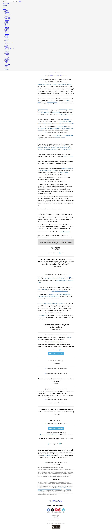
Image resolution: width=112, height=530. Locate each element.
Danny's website (68, 156)
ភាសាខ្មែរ (7, 39)
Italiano (6, 36)
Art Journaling (56, 112)
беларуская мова (8, 13)
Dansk (6, 22)
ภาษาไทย (7, 64)
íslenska (6, 35)
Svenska (7, 54)
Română (7, 50)
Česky (6, 21)
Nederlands (7, 24)
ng (48, 112)
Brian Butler (47, 123)
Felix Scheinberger (68, 123)
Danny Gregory (63, 121)
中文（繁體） (8, 18)
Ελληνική (7, 29)
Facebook (48, 512)
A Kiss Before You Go (66, 149)
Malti (6, 44)
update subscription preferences (60, 523)
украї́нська (7, 67)
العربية (6, 11)
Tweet (57, 253)
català (6, 16)
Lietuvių (7, 57)
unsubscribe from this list (50, 523)
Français (7, 27)
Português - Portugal (9, 48)
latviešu (6, 58)
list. (72, 114)
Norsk (6, 45)
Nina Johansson (68, 135)
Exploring (66, 119)
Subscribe (5, 5)
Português (7, 47)
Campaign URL (3, 1)
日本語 (6, 37)
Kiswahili (7, 53)
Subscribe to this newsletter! (56, 353)
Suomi (6, 25)
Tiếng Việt (7, 69)
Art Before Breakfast (66, 146)
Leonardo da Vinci (58, 278)
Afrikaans (7, 12)
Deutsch (7, 28)
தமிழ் (6, 62)
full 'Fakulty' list (61, 126)
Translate (4, 9)
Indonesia (7, 34)
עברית (6, 55)
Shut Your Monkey (64, 147)
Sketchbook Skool (52, 102)
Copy (20, 1)
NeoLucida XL (43, 315)
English (6, 10)
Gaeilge (6, 32)
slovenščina (7, 60)
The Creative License (53, 147)
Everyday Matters (42, 147)
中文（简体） (8, 17)
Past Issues (5, 6)
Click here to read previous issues (49, 434)
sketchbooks (48, 278)
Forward (62, 253)
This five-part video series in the (51, 303)
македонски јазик (9, 41)
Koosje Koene (63, 109)
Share (51, 253)
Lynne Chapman (56, 123)
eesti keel (7, 23)
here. (66, 291)
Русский (7, 51)
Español (6, 52)
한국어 (6, 40)
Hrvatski (7, 20)
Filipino (6, 66)
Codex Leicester (42, 289)
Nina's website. (64, 172)
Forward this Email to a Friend (57, 403)
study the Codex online (58, 291)
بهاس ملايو (7, 42)
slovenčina (7, 59)
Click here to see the (65, 114)
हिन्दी (6, 30)
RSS (3, 7)
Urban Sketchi (44, 112)
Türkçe (6, 65)
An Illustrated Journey (52, 149)
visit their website (65, 231)
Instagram (56, 512)
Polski (6, 46)
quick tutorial (47, 455)
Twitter (6, 3)
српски (6, 61)
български (7, 15)
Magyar (6, 31)
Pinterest (59, 512)
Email (63, 512)
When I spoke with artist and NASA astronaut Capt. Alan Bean (55, 84)
